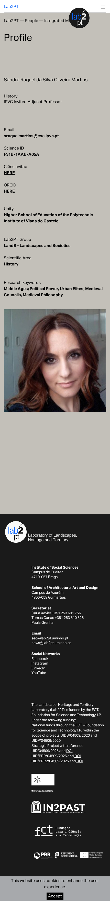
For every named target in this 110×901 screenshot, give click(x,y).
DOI (69, 750)
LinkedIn (38, 668)
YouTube (38, 672)
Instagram (39, 663)
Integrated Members (63, 20)
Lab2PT (11, 6)
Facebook (39, 658)
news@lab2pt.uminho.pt (51, 642)
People (31, 20)
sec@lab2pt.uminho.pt (49, 638)
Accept (55, 896)
